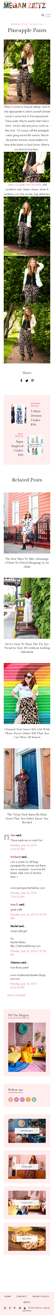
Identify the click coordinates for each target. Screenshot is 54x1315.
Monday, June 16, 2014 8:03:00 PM (23, 985)
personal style (19, 24)
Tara (12, 835)
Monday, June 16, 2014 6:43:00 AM (23, 847)
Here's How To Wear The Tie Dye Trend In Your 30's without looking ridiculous (27, 648)
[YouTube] (34, 1099)
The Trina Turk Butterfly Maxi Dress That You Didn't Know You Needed (27, 818)
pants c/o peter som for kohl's (24, 185)
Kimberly (15, 857)
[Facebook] (10, 1099)
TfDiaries (38, 1307)
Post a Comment (16, 995)
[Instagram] (16, 1099)
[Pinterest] (22, 1099)
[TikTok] (28, 1099)
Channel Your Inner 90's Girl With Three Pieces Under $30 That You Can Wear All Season (27, 733)
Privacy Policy (41, 1296)
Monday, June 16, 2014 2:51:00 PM (28, 953)
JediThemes (27, 1310)
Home (8, 1296)
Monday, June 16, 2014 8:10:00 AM (28, 916)
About (27, 1302)
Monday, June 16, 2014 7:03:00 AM (23, 895)
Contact (21, 1296)
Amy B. (14, 904)
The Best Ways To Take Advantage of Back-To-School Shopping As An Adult (27, 562)
